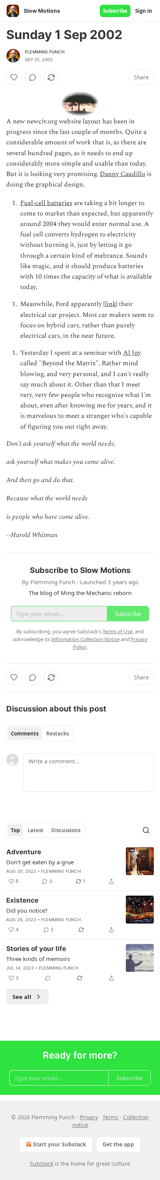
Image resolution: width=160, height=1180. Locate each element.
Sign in (143, 10)
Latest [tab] (35, 830)
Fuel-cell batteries (46, 203)
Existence (22, 900)
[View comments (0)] (32, 77)
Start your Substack (59, 1144)
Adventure (23, 852)
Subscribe (115, 10)
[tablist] (39, 733)
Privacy (89, 1117)
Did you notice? (27, 910)
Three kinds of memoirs (38, 959)
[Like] (14, 77)
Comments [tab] (24, 733)
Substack (41, 1163)
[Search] (146, 830)
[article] (80, 866)
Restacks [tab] (57, 733)
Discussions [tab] (65, 830)
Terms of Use (117, 631)
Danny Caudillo (122, 174)
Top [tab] (15, 830)
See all (21, 996)
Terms (110, 1117)
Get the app (118, 1144)
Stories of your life (36, 949)
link (110, 304)
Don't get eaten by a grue (40, 862)
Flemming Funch (44, 52)
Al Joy (132, 353)
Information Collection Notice (85, 639)
